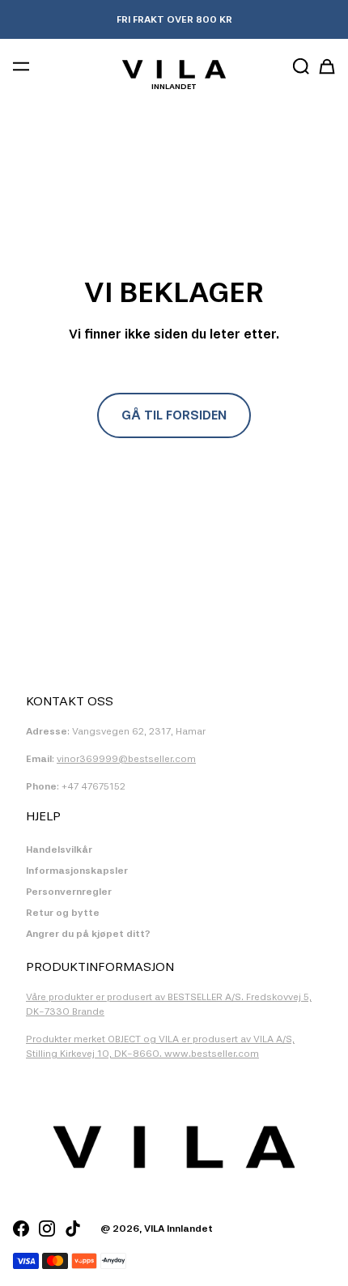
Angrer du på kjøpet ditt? (88, 933)
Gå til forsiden (174, 415)
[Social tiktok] (73, 1228)
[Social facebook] (21, 1228)
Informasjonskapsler (77, 870)
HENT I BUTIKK (174, 19)
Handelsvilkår (59, 849)
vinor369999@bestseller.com (126, 758)
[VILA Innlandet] (173, 69)
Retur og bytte (63, 912)
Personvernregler (69, 891)
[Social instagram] (47, 1228)
